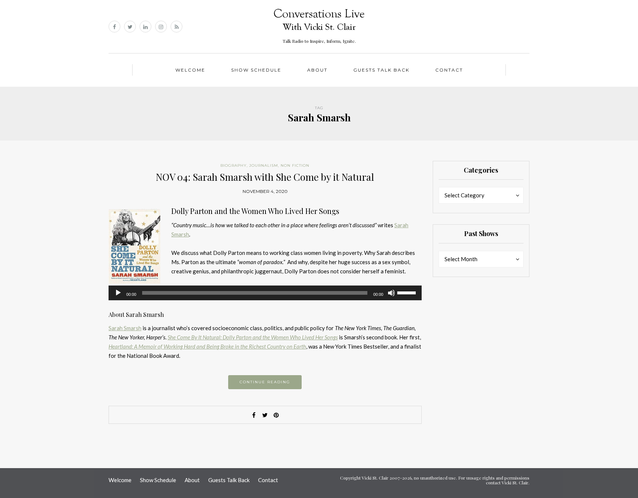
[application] (265, 293)
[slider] (407, 292)
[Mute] (391, 293)
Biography (233, 165)
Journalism (263, 165)
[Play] (118, 293)
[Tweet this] (265, 415)
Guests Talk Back (381, 70)
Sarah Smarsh (125, 328)
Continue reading (265, 382)
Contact (449, 70)
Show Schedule (256, 70)
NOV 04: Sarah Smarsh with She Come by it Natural (265, 176)
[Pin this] (276, 415)
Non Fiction (295, 165)
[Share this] (254, 415)
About (317, 70)
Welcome (190, 70)
